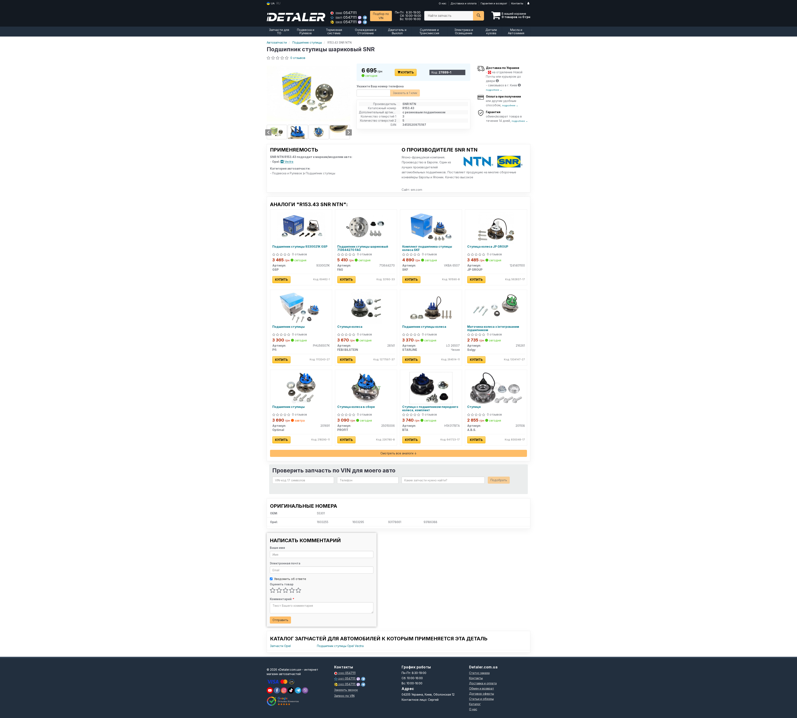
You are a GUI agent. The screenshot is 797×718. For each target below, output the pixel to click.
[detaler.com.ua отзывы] (283, 701)
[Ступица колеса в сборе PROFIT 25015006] (366, 387)
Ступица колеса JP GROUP (487, 246)
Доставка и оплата (464, 3)
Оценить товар (281, 584)
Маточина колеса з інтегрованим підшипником (493, 328)
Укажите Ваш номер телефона (380, 86)
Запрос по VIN (344, 695)
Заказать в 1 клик (405, 93)
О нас (442, 3)
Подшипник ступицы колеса (424, 326)
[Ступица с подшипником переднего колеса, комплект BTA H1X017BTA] (431, 387)
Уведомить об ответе (290, 579)
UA (272, 3)
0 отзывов (297, 58)
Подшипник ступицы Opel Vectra (340, 646)
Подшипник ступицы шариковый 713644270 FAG (362, 248)
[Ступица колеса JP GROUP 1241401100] (496, 227)
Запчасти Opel (280, 646)
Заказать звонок (346, 690)
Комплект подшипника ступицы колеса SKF (427, 248)
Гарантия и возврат (494, 3)
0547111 (346, 13)
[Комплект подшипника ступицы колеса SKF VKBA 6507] (431, 227)
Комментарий (282, 599)
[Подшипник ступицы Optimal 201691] (301, 387)
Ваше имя (277, 547)
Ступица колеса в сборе (356, 407)
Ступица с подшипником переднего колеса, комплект (430, 408)
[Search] (478, 16)
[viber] (277, 690)
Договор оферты (481, 693)
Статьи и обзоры (481, 699)
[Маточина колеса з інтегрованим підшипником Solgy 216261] (496, 307)
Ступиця (474, 407)
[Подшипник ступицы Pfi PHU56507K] (301, 307)
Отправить (280, 620)
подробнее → (494, 89)
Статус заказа (479, 673)
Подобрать (498, 480)
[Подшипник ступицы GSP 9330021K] (301, 227)
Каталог (475, 704)
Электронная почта (285, 563)
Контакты (517, 3)
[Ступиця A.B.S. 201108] (496, 387)
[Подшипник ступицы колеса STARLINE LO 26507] (431, 307)
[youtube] (270, 690)
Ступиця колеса (349, 326)
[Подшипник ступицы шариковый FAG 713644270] (366, 227)
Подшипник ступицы (288, 326)
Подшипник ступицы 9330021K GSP (300, 246)
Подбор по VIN (381, 16)
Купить (407, 72)
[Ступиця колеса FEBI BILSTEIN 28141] (366, 307)
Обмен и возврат (481, 688)
